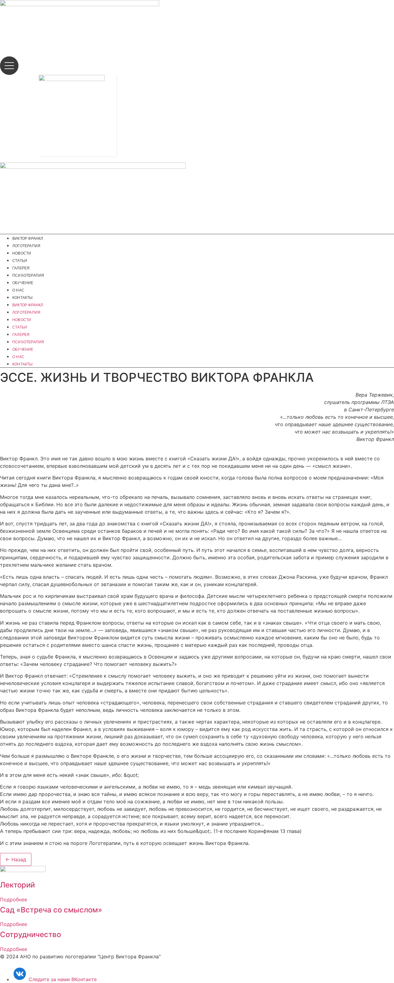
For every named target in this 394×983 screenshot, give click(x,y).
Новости (21, 253)
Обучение (23, 283)
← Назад (15, 859)
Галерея (21, 268)
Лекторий (17, 884)
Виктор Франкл (27, 238)
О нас (18, 290)
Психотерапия (28, 275)
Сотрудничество (30, 934)
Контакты (22, 298)
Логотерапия (26, 246)
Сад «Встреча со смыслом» (51, 909)
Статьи (19, 261)
